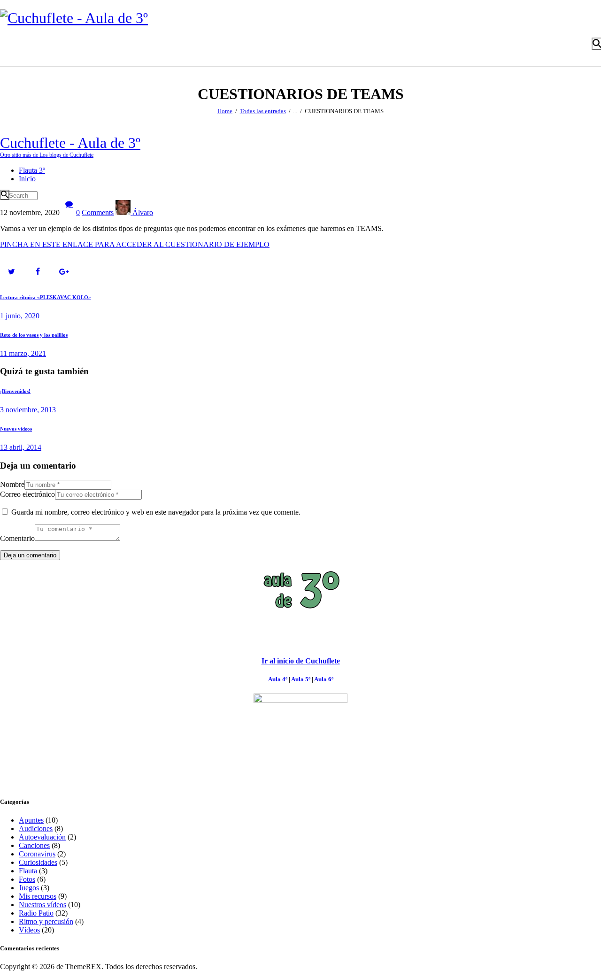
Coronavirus (37, 854)
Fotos (27, 879)
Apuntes (31, 820)
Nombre (12, 484)
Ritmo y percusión (46, 921)
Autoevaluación (42, 837)
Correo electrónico (27, 494)
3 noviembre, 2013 (28, 410)
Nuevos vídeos (16, 429)
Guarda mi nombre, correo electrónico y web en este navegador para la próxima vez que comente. (155, 512)
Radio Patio (36, 913)
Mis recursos (37, 896)
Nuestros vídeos (42, 905)
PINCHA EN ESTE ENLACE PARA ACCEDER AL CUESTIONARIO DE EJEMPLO (135, 244)
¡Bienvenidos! (15, 391)
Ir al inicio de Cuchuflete (301, 661)
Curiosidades (38, 862)
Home (224, 111)
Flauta (28, 871)
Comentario (17, 538)
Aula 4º (277, 679)
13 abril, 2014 (20, 447)
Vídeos (29, 930)
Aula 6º (323, 679)
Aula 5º (300, 679)
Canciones (34, 845)
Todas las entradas (263, 111)
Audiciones (36, 828)
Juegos (29, 888)
